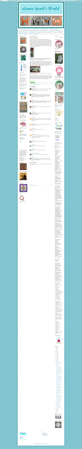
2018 (56, 353)
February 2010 (58, 406)
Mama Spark (33, 83)
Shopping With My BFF (58, 373)
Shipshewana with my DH (59, 371)
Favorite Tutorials (49, 32)
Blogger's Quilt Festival (58, 397)
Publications (44, 32)
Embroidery (60, 32)
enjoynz (42, 443)
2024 (56, 347)
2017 (56, 354)
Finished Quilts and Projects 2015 (43, 30)
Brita (32, 157)
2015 (56, 356)
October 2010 (58, 398)
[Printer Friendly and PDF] (32, 82)
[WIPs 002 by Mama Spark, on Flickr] (32, 57)
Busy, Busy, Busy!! (58, 385)
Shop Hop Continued (58, 389)
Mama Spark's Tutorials (33, 32)
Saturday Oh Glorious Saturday (58, 382)
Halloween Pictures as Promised (58, 393)
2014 (56, 357)
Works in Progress (58, 386)
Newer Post (31, 184)
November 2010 (58, 363)
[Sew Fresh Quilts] (23, 99)
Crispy (32, 105)
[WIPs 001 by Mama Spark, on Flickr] (35, 72)
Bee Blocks (20, 32)
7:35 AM (32, 91)
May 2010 (57, 403)
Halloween (57, 394)
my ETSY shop (58, 132)
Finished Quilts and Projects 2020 (23, 33)
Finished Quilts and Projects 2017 (23, 30)
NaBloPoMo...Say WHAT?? (59, 396)
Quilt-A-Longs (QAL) (25, 32)
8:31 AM (32, 97)
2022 (56, 349)
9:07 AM (32, 103)
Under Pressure (58, 381)
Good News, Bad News (59, 380)
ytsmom (33, 128)
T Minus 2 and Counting (59, 395)
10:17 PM (33, 138)
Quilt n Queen (33, 93)
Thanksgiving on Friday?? (59, 368)
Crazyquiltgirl (57, 119)
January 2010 (58, 407)
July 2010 (57, 401)
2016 (56, 355)
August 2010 (57, 400)
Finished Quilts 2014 (51, 30)
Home (41, 184)
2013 (56, 358)
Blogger (47, 443)
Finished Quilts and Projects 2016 (33, 30)
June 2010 (57, 402)
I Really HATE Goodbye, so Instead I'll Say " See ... (59, 377)
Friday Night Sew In (58, 378)
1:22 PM (33, 146)
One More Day (58, 365)
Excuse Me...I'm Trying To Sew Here (59, 384)
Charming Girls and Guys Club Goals (59, 388)
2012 (56, 359)
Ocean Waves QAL (55, 32)
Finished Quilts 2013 (58, 30)
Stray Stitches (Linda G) (34, 153)
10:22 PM (33, 142)
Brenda (32, 117)
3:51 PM (33, 109)
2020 (56, 351)
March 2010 (57, 405)
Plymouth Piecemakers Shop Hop (59, 390)
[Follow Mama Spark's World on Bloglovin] (23, 135)
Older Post (51, 184)
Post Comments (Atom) (35, 185)
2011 (56, 360)
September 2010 (58, 399)
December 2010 (58, 362)
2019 (56, 352)
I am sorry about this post (59, 379)
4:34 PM (33, 115)
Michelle (33, 144)
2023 (56, 348)
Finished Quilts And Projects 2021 (33, 33)
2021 (56, 350)
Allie (32, 123)
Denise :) (33, 140)
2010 (56, 361)
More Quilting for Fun (44, 434)
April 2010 (57, 404)
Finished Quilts (39, 32)
